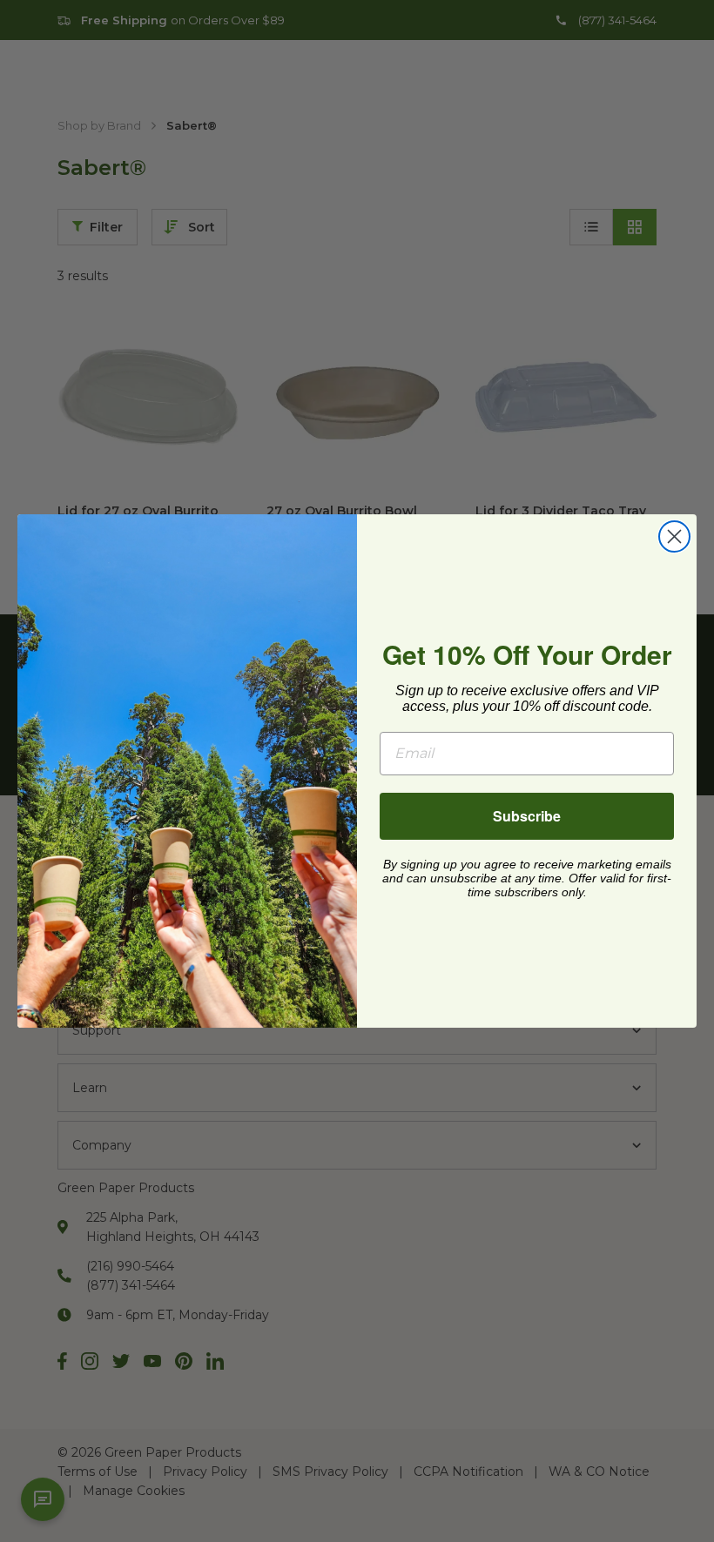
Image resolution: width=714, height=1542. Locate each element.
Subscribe (527, 816)
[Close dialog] (674, 536)
